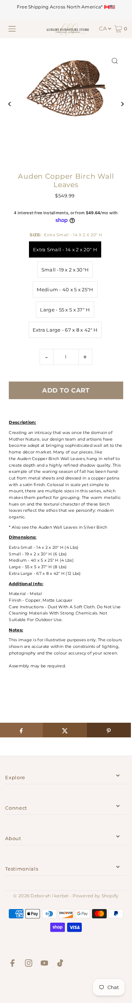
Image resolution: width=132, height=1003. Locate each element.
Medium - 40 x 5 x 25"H (65, 289)
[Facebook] (12, 964)
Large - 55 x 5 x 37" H (65, 310)
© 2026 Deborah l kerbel (40, 895)
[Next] (122, 104)
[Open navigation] (12, 29)
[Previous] (9, 104)
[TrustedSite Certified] (66, 986)
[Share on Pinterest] (109, 730)
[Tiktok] (60, 964)
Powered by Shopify (96, 895)
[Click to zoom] (115, 61)
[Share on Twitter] (65, 730)
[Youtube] (44, 964)
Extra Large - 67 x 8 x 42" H (65, 330)
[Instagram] (28, 964)
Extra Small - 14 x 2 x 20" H (65, 249)
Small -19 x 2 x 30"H (65, 270)
